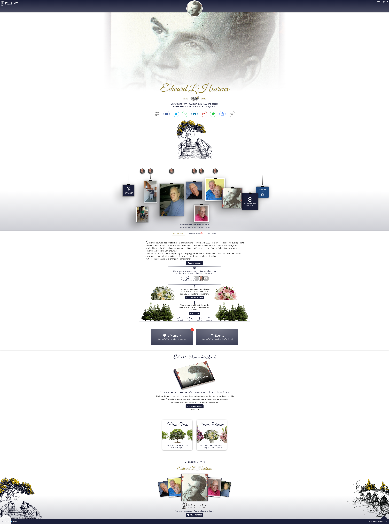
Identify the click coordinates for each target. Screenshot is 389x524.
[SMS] (213, 114)
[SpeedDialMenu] (384, 519)
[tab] (178, 233)
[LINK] (232, 114)
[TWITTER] (176, 114)
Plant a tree (194, 313)
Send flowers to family (194, 298)
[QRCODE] (157, 114)
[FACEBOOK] (167, 114)
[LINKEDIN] (194, 114)
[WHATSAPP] (185, 114)
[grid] (194, 199)
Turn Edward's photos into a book (194, 224)
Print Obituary (195, 263)
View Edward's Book (194, 406)
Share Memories (195, 515)
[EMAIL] (204, 114)
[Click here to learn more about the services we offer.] (194, 506)
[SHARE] (222, 114)
